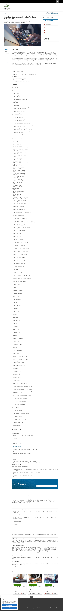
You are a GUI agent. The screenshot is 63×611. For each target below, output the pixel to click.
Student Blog (52, 601)
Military (43, 601)
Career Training (26, 601)
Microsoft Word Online (17, 446)
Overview (6, 49)
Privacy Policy (33, 608)
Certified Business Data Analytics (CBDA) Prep (49, 587)
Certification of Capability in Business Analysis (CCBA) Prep (35, 588)
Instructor (6, 55)
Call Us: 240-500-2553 (50, 20)
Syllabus (6, 51)
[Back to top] (31, 600)
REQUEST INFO (54, 39)
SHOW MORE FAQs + (15, 566)
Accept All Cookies (9, 605)
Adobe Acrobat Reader (17, 448)
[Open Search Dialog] (57, 1)
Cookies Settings (9, 607)
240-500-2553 (7, 62)
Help (42, 602)
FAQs (5, 57)
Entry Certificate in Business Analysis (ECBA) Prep (19, 587)
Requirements (7, 53)
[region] (9, 602)
